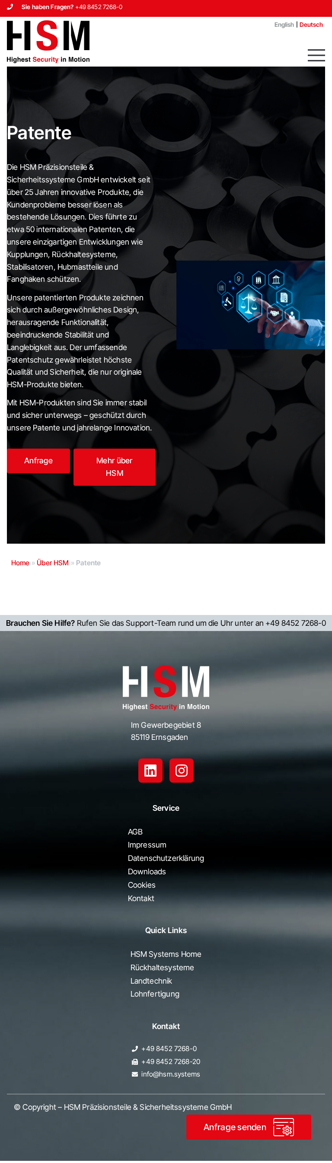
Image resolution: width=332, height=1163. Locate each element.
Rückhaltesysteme (163, 967)
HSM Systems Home (166, 954)
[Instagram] (181, 770)
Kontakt (248, 24)
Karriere (208, 24)
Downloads (147, 871)
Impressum (147, 844)
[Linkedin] (150, 770)
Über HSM (53, 562)
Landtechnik (151, 980)
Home (20, 562)
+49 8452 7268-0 (99, 6)
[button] (316, 55)
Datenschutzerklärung (166, 858)
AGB (135, 831)
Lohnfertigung (155, 993)
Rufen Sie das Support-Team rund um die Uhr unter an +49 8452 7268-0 (166, 623)
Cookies (142, 884)
